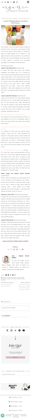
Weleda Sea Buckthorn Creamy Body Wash (13, 114)
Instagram (16, 401)
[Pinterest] (8, 2)
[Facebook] (17, 249)
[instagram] (11, 330)
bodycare (16, 417)
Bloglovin (16, 410)
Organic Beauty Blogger (18, 414)
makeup (16, 415)
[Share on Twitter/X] (11, 275)
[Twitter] (2, 2)
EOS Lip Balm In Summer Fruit (7, 284)
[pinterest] (19, 330)
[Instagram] (5, 2)
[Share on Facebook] (8, 275)
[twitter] (7, 330)
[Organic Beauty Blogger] (15, 8)
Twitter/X (16, 397)
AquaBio (5, 277)
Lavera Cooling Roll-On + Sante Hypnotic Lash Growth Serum (24, 286)
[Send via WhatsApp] (15, 275)
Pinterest (16, 406)
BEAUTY (15, 18)
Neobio (19, 278)
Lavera (9, 278)
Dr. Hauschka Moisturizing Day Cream (12, 150)
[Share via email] (6, 275)
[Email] (14, 2)
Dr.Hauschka (12, 277)
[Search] (17, 2)
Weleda (3, 280)
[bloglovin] (15, 330)
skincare (8, 415)
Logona (14, 278)
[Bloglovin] (11, 2)
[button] (29, 2)
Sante (23, 278)
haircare (24, 415)
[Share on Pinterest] (13, 275)
